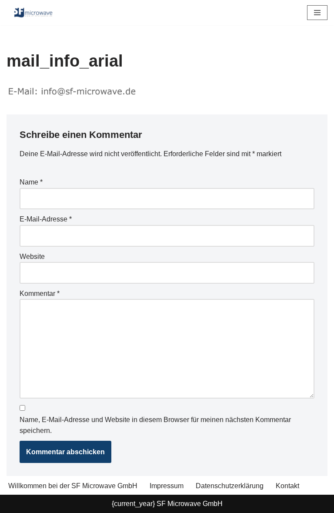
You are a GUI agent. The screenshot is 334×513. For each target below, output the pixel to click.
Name (31, 182)
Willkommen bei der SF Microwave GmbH (72, 486)
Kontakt (287, 486)
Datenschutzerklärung (230, 486)
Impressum (167, 486)
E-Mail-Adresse (46, 219)
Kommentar (40, 293)
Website (32, 256)
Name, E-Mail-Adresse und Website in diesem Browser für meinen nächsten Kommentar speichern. (155, 425)
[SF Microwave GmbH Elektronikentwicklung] (33, 12)
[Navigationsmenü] (317, 12)
